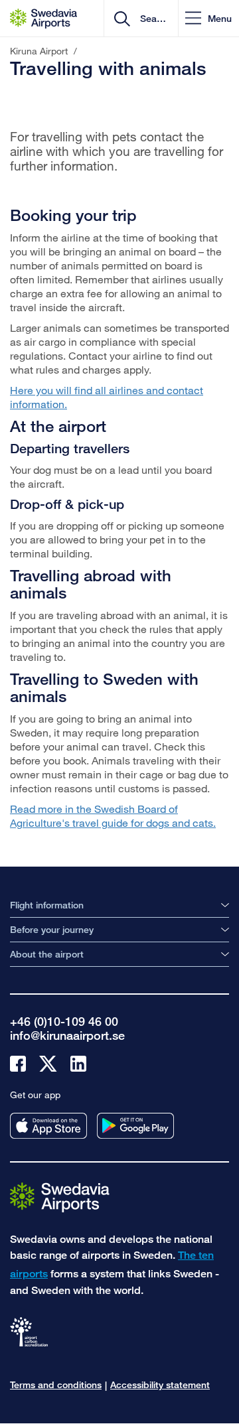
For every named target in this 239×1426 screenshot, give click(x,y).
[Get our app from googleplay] (135, 1125)
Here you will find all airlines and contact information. (106, 397)
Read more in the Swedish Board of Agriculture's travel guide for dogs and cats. (113, 815)
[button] (208, 18)
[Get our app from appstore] (48, 1125)
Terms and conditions (56, 1384)
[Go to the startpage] (60, 1197)
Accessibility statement (160, 1384)
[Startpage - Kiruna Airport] (43, 19)
